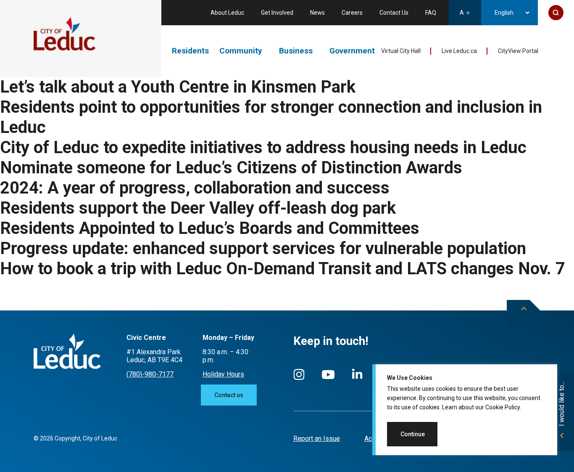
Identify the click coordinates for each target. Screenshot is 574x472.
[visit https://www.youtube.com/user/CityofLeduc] (328, 378)
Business (296, 51)
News (317, 12)
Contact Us (393, 12)
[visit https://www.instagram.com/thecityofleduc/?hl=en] (299, 378)
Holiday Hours (223, 374)
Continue (412, 434)
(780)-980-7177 (150, 374)
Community (240, 51)
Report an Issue (316, 439)
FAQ (430, 12)
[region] (464, 409)
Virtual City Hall (401, 51)
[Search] (555, 12)
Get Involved (277, 12)
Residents (190, 51)
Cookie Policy (502, 407)
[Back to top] (523, 314)
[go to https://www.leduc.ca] (64, 34)
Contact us (228, 395)
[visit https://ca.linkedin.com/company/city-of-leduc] (357, 378)
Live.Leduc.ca (459, 51)
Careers (352, 12)
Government (352, 51)
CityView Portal (518, 51)
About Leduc (227, 12)
